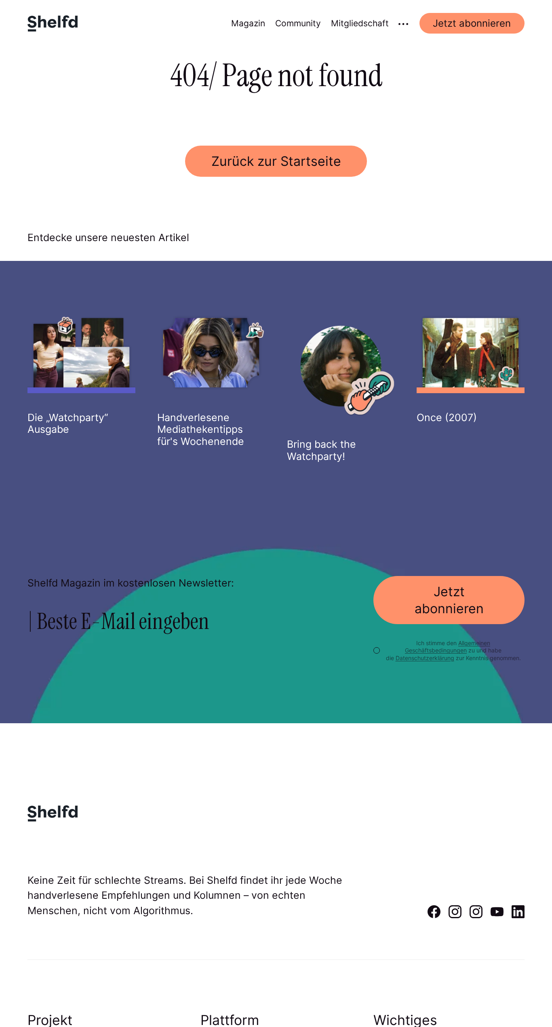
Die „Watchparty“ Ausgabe (67, 423)
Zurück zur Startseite (276, 161)
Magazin (248, 23)
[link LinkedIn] (518, 915)
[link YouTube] (497, 915)
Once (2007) (447, 417)
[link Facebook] (434, 915)
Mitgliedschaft (360, 23)
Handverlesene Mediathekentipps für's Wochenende (200, 429)
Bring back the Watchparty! (321, 450)
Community (298, 23)
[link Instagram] (455, 915)
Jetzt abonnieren (472, 23)
